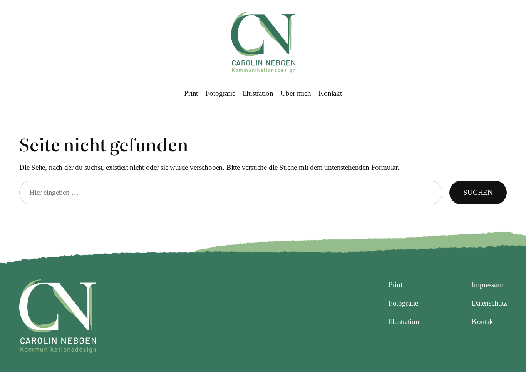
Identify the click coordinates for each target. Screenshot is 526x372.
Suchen (478, 192)
